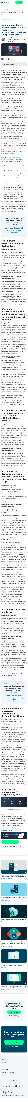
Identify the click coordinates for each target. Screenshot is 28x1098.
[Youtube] (6, 1086)
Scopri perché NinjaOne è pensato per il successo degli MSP (14, 230)
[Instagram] (12, 1086)
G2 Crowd (18, 809)
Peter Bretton (11, 38)
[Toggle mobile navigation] (25, 2)
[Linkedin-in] (3, 1086)
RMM (10, 19)
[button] (2, 59)
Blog (6, 9)
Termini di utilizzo (19, 1095)
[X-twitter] (19, 1086)
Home (2, 9)
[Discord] (16, 1086)
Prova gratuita (19, 2)
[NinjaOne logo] (5, 2)
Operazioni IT (11, 9)
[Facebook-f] (9, 1086)
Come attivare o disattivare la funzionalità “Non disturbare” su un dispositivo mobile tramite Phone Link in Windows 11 (13, 943)
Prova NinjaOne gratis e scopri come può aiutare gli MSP (14, 698)
